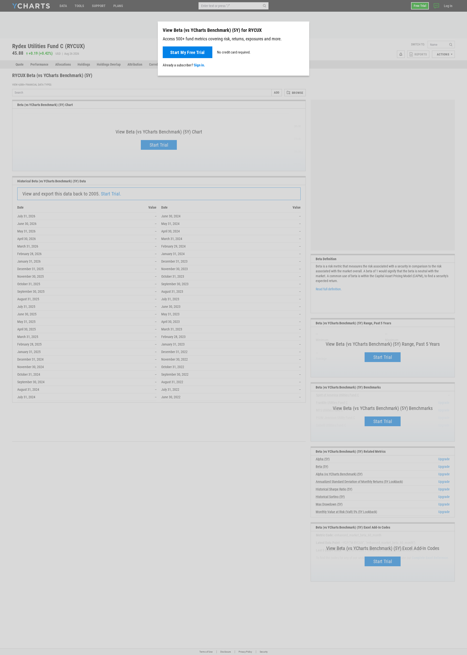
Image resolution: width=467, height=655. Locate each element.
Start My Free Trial (187, 52)
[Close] (303, 29)
